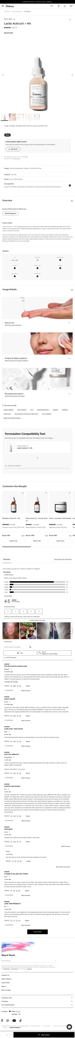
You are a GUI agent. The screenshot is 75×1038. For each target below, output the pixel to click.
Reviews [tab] (6, 559)
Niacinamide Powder (43, 410)
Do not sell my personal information (62, 1026)
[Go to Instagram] (7, 1020)
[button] (72, 201)
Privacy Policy (6, 968)
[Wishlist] (70, 19)
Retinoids (64, 410)
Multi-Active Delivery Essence (12, 418)
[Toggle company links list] (72, 1001)
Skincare (7, 11)
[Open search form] (51, 6)
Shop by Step (17, 11)
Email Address (6, 960)
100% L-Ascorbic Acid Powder (60, 518)
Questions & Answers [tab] (63, 559)
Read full (13, 325)
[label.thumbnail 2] (12, 117)
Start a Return (6, 979)
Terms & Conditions (35, 1026)
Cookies (5, 1027)
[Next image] (72, 75)
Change (18, 1011)
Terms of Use (15, 968)
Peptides (55, 410)
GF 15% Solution (46, 414)
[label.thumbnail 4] (28, 117)
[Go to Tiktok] (21, 1020)
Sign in (3, 986)
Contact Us (29, 968)
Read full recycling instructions (15, 396)
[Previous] (19, 2)
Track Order (5, 983)
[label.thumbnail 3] (20, 117)
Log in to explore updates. (37, 2)
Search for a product (14, 465)
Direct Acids (7, 414)
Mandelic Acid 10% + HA (11, 518)
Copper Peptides (8, 410)
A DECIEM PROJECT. (15, 1027)
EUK (32, 410)
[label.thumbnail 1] (4, 117)
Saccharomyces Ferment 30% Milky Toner (26, 414)
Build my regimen (10, 213)
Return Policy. (16, 158)
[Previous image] (3, 75)
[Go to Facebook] (2, 1020)
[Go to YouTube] (14, 1020)
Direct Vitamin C (21, 410)
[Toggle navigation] (2, 6)
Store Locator (6, 990)
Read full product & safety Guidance (16, 360)
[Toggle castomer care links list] (72, 998)
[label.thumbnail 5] (37, 117)
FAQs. (26, 156)
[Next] (56, 2)
